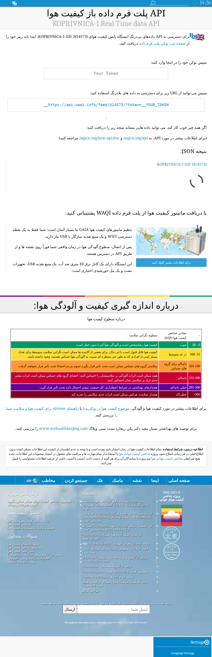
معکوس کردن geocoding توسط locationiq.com (115, 571)
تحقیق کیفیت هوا (24, 512)
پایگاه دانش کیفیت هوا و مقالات (28, 521)
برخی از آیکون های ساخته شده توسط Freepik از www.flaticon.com (114, 559)
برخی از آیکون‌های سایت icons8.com (106, 566)
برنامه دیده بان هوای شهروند (131, 543)
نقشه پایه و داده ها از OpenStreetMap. (108, 577)
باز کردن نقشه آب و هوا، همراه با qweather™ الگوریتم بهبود (112, 536)
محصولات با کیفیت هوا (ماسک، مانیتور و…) (35, 554)
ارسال (70, 609)
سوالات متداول (22, 536)
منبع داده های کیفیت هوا (23, 544)
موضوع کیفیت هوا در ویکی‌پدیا (106, 408)
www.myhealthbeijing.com (63, 428)
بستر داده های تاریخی (21, 562)
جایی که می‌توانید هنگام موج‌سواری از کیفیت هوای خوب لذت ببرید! (115, 583)
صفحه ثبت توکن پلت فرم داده (162, 43)
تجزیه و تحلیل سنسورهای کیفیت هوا (30, 528)
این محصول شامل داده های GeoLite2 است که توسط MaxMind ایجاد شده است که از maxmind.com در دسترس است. (117, 517)
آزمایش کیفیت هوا (19, 524)
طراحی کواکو (91, 591)
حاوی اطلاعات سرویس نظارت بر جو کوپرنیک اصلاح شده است (115, 550)
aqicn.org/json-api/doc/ (99, 137)
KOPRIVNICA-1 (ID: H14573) (182, 164)
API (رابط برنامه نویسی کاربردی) (29, 558)
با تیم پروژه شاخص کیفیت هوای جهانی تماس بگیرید (40, 501)
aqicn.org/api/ (135, 137)
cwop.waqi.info (99, 543)
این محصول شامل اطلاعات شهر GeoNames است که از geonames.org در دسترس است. (117, 527)
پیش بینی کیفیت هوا (20, 551)
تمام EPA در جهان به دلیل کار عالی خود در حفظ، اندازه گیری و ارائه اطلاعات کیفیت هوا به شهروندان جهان (115, 504)
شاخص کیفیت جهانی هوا (134, 454)
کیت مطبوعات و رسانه (22, 505)
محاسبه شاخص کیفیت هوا (24, 547)
